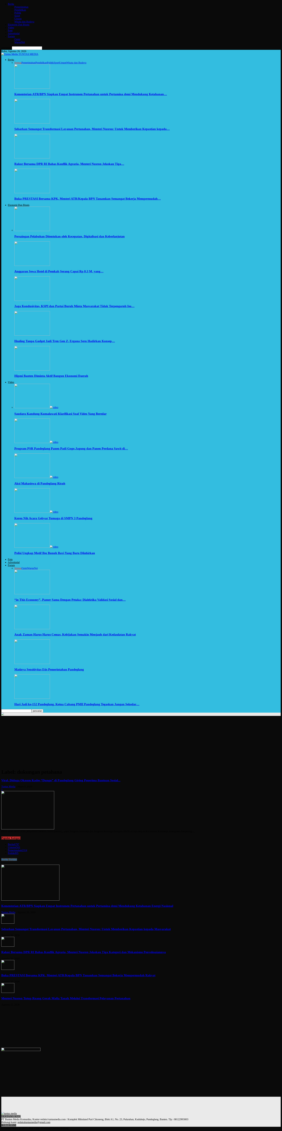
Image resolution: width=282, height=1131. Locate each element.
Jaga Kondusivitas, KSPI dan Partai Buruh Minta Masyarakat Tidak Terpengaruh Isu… (74, 306)
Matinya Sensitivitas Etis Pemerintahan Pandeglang (49, 669)
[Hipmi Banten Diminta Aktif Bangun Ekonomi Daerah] (32, 369)
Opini (17, 39)
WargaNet (19, 42)
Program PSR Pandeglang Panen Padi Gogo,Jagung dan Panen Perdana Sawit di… (71, 448)
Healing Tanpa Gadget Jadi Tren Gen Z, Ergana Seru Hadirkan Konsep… (64, 341)
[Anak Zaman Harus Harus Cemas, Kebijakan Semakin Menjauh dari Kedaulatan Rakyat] (32, 628)
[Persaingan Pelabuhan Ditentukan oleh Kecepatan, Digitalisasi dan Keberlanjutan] (32, 230)
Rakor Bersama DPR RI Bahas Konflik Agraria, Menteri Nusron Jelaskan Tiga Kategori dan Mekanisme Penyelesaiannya (83, 952)
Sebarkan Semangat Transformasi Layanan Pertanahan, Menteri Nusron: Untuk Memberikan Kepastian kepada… (92, 129)
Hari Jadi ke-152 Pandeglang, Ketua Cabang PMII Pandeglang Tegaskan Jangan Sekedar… (76, 704)
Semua (17, 62)
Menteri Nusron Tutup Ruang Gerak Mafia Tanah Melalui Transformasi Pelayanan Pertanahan (65, 998)
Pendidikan (20, 9)
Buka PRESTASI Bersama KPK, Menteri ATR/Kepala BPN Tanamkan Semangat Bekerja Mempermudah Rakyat (78, 975)
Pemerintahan (21, 7)
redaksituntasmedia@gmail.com (33, 1122)
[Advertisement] (141, 743)
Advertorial (14, 33)
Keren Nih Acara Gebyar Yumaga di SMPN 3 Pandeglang (53, 518)
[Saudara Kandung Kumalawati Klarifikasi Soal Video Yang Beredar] (36, 407)
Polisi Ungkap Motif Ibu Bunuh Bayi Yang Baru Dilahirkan (54, 553)
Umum (18, 18)
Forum (11, 36)
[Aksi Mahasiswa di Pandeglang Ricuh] (36, 477)
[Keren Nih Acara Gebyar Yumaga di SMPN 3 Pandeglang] (36, 511)
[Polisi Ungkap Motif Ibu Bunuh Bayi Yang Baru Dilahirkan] (36, 546)
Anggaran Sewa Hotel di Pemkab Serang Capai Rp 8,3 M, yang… (58, 271)
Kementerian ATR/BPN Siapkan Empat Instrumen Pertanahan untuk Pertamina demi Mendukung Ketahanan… (90, 94)
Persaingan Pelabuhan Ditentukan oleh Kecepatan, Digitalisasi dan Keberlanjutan (69, 236)
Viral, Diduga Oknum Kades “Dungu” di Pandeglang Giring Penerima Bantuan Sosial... (60, 780)
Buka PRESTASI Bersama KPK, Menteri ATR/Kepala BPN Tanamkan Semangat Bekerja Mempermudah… (87, 198)
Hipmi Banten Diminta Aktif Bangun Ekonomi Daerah (51, 376)
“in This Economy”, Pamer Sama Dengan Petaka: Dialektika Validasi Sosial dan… (70, 599)
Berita (11, 4)
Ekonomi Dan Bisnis (18, 24)
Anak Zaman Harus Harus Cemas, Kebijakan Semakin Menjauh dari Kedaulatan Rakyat (75, 634)
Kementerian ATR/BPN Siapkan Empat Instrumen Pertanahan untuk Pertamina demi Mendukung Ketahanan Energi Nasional (87, 906)
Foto (10, 30)
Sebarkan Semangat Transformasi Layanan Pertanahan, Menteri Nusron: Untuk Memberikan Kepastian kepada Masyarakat (86, 929)
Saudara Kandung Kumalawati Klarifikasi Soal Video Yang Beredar (60, 413)
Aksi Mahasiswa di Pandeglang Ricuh (39, 483)
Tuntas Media (8, 786)
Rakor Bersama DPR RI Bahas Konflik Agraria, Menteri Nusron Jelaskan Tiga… (69, 164)
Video (11, 27)
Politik (17, 12)
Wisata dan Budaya (24, 21)
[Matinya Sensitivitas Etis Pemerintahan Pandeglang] (32, 663)
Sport (17, 15)
